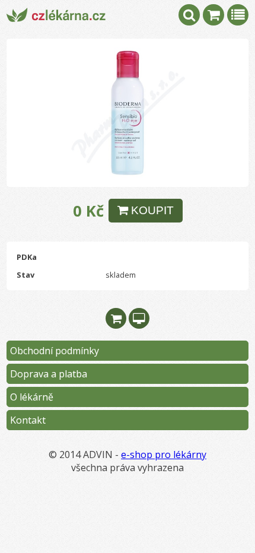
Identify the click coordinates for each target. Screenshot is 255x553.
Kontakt (28, 420)
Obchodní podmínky (54, 350)
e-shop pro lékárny (163, 454)
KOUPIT (151, 210)
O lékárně (31, 396)
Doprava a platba (48, 373)
